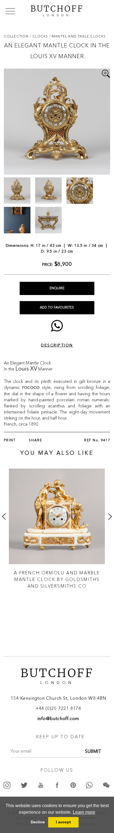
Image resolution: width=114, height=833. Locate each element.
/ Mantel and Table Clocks (77, 36)
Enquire (57, 288)
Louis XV (26, 369)
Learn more (84, 812)
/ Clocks (39, 36)
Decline (38, 822)
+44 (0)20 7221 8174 (58, 709)
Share (35, 440)
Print (10, 440)
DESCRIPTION (57, 345)
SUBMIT (93, 752)
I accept (63, 822)
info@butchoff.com (58, 719)
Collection (17, 36)
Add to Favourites (57, 307)
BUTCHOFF (57, 10)
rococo (31, 387)
